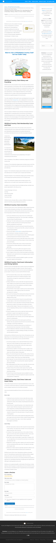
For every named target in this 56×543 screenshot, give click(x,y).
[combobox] (48, 90)
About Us (32, 539)
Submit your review (10, 503)
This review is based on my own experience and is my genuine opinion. (19, 500)
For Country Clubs (50, 1)
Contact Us (37, 539)
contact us (26, 21)
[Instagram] (27, 535)
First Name (44, 83)
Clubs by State (35, 1)
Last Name (49, 83)
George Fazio (15, 99)
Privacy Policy (43, 539)
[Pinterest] (28, 535)
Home (26, 1)
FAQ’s (29, 1)
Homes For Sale (42, 1)
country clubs (18, 231)
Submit (46, 106)
